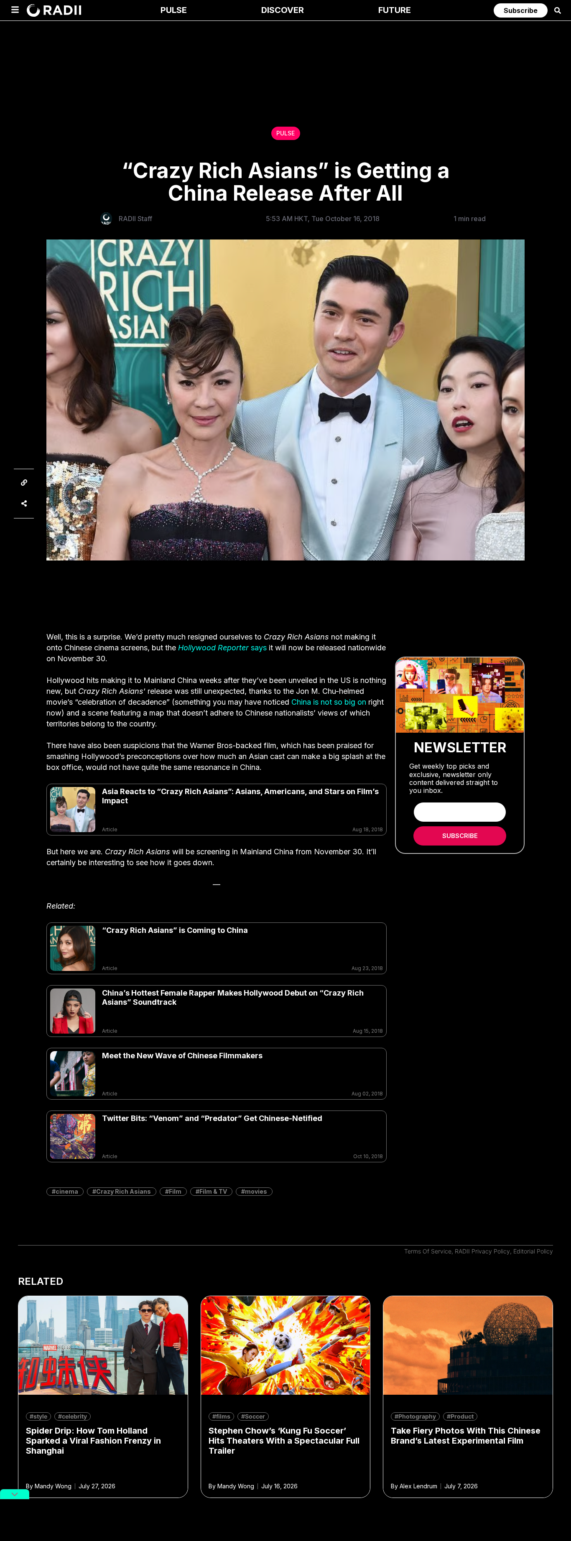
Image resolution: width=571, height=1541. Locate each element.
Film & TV (213, 1191)
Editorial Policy (533, 1251)
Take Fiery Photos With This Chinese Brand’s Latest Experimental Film (465, 1436)
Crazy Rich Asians (123, 1191)
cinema (67, 1191)
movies (256, 1191)
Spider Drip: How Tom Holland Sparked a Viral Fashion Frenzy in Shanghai (93, 1441)
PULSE (285, 133)
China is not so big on (328, 702)
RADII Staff (135, 218)
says (222, 647)
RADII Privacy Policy (482, 1251)
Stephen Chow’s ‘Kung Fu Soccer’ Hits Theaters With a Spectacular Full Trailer (284, 1441)
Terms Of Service (427, 1251)
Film (175, 1191)
